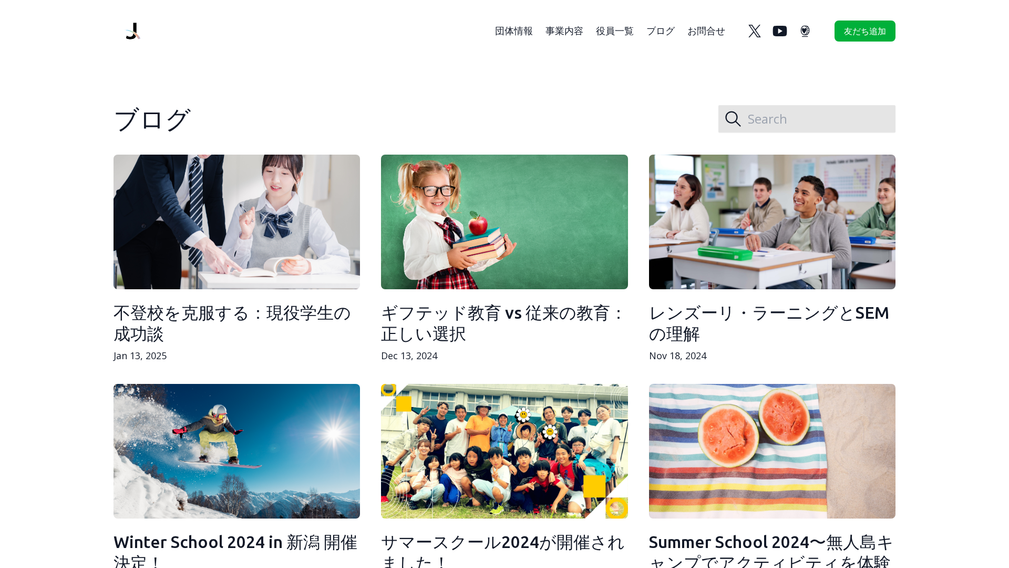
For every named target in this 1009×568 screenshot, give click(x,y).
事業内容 (564, 30)
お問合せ (706, 30)
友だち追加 (865, 31)
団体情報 (514, 30)
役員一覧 (615, 30)
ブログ (660, 30)
